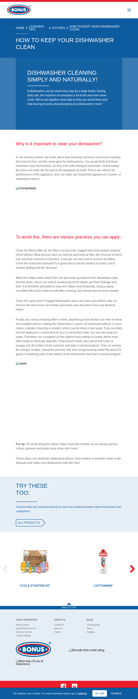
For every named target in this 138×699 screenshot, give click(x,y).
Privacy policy (22, 625)
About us (58, 628)
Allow (99, 693)
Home (20, 28)
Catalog (91, 632)
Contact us (59, 625)
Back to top (69, 607)
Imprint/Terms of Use (26, 628)
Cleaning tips (36, 28)
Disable (116, 693)
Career (57, 632)
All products (29, 522)
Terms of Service (24, 632)
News (89, 628)
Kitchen (58, 28)
